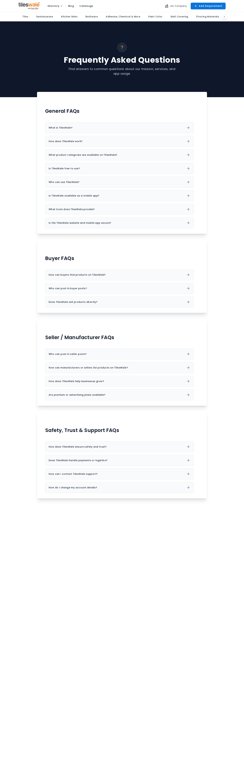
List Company (178, 6)
